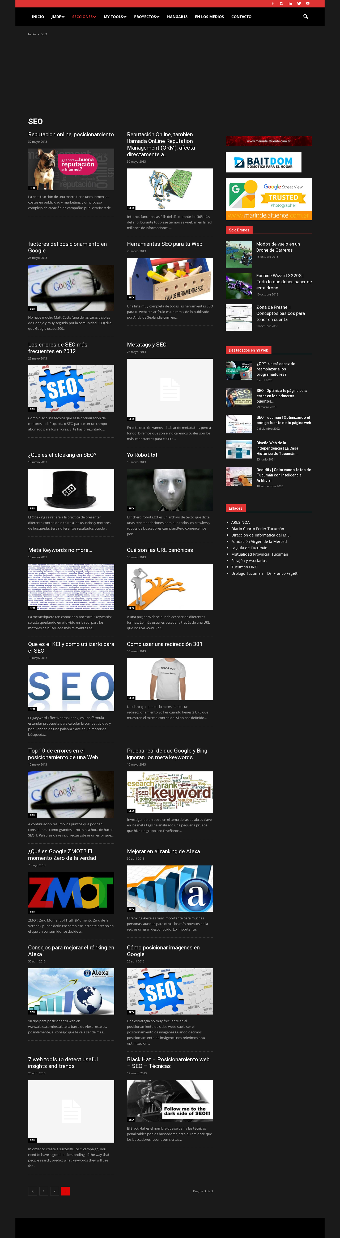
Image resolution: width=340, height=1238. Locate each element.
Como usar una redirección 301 (165, 644)
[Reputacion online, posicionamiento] (71, 169)
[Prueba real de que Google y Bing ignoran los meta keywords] (170, 792)
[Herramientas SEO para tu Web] (170, 279)
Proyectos (145, 16)
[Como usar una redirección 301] (170, 679)
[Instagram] (282, 3)
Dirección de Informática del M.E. (261, 535)
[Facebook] (273, 3)
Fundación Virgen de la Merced (259, 541)
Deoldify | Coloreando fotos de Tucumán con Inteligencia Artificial (284, 475)
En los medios (209, 16)
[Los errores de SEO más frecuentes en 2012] (71, 388)
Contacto (241, 16)
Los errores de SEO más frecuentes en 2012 (57, 347)
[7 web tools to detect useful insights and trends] (71, 1111)
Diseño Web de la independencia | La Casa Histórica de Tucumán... (278, 448)
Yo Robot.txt (142, 455)
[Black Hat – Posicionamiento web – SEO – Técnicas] (170, 1101)
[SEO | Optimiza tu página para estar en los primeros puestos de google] (239, 397)
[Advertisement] (170, 77)
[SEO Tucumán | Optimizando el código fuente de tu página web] (239, 424)
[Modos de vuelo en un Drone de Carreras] (239, 254)
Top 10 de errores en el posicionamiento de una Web (63, 753)
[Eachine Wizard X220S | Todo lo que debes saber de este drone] (239, 286)
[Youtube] (308, 3)
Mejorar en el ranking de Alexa (163, 851)
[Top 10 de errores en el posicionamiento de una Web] (71, 794)
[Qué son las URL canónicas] (170, 587)
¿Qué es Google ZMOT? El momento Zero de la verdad (62, 854)
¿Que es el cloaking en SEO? (62, 455)
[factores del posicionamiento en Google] (71, 288)
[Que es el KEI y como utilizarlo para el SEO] (71, 688)
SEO (32, 188)
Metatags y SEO (147, 344)
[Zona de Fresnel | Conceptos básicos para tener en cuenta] (239, 317)
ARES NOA (240, 522)
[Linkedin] (290, 3)
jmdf (56, 16)
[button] (305, 16)
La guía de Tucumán (249, 547)
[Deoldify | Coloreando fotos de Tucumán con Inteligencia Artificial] (239, 476)
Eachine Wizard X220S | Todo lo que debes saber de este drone (284, 281)
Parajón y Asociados (249, 560)
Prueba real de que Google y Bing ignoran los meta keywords (167, 753)
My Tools (113, 16)
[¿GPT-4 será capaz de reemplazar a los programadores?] (239, 370)
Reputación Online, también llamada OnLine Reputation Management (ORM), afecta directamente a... (161, 144)
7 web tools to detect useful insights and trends (63, 1062)
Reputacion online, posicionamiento (71, 134)
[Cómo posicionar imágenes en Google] (170, 991)
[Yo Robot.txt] (170, 490)
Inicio (38, 16)
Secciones (82, 16)
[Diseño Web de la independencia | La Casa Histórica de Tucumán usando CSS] (239, 449)
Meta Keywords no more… (60, 550)
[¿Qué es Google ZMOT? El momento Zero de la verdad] (71, 893)
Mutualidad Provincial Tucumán (259, 554)
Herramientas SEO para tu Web (164, 244)
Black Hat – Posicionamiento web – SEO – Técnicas (168, 1062)
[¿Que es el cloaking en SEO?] (71, 490)
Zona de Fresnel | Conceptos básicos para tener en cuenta (280, 313)
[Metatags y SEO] (170, 390)
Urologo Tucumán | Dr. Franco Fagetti (265, 573)
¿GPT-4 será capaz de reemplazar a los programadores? (276, 369)
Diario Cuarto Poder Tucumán (257, 528)
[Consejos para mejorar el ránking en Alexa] (71, 991)
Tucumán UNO (244, 566)
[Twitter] (299, 3)
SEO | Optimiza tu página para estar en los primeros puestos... (282, 395)
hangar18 (177, 16)
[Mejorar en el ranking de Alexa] (170, 888)
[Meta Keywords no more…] (71, 587)
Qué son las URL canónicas (160, 550)
